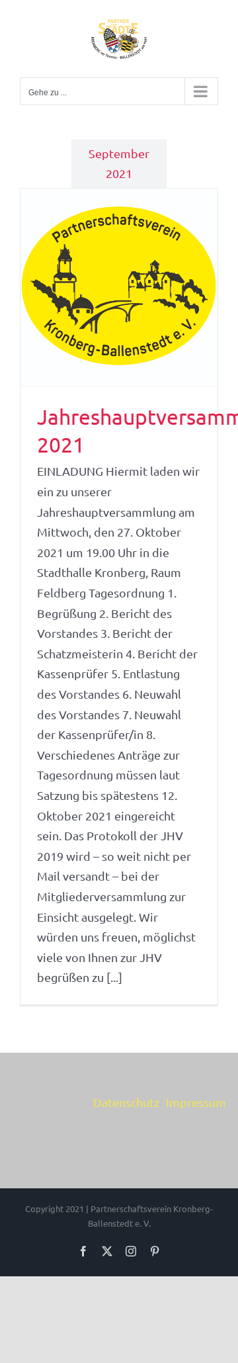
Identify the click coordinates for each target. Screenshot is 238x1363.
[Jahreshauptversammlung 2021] (119, 287)
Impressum (196, 1102)
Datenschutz (126, 1102)
